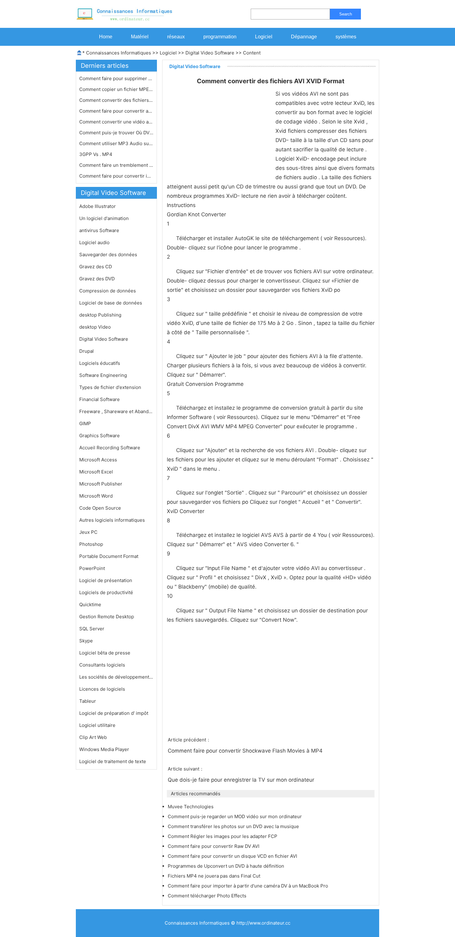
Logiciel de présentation (105, 580)
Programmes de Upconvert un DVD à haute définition (226, 866)
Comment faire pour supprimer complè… (116, 78)
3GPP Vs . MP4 (96, 154)
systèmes (346, 36)
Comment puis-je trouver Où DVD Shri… (116, 133)
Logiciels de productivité (106, 592)
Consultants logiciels (102, 665)
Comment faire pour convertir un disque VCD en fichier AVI (233, 856)
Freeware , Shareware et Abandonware (116, 411)
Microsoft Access (98, 460)
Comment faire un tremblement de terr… (116, 165)
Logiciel (263, 36)
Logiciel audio (94, 242)
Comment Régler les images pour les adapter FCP (223, 836)
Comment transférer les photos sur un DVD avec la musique (234, 826)
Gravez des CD (95, 267)
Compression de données (107, 291)
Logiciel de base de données (110, 303)
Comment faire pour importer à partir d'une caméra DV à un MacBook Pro (248, 886)
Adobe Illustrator (97, 206)
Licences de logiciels (102, 689)
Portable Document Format (108, 556)
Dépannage (304, 36)
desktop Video (95, 327)
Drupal (86, 351)
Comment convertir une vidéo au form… (116, 122)
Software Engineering (103, 375)
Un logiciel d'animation (104, 218)
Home (105, 36)
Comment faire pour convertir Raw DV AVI (214, 846)
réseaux (176, 36)
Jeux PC (88, 532)
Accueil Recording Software (109, 448)
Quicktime (90, 604)
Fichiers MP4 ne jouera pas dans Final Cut (215, 876)
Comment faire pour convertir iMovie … (116, 176)
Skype (86, 641)
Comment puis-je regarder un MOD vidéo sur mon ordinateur (235, 816)
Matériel (140, 36)
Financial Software (99, 399)
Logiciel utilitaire (97, 725)
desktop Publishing (100, 315)
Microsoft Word (96, 496)
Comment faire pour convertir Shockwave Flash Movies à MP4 (246, 751)
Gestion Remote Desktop (106, 617)
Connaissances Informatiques (118, 53)
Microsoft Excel (96, 472)
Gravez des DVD (97, 279)
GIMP (85, 423)
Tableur (87, 701)
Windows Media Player (104, 749)
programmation (219, 36)
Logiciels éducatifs (99, 363)
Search (345, 14)
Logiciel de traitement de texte (112, 761)
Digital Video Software (209, 53)
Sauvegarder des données (108, 254)
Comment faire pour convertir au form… (116, 111)
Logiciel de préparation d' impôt (113, 713)
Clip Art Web (93, 737)
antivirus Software (99, 230)
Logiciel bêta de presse (104, 653)
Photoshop (91, 544)
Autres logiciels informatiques (112, 520)
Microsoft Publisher (100, 484)
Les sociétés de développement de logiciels (116, 677)
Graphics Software (99, 435)
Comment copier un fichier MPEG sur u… (116, 89)
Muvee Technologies (191, 807)
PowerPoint (92, 568)
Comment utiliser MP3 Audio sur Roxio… (116, 143)
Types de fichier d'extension (110, 387)
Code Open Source (100, 508)
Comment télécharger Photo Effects (208, 896)
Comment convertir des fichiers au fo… (116, 100)
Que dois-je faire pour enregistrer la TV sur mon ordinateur (242, 780)
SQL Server (91, 629)
